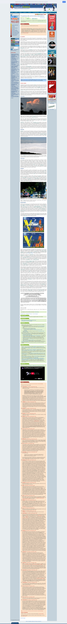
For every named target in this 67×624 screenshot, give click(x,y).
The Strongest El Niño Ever (14, 90)
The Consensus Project (36, 12)
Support (50, 12)
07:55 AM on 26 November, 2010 (31, 413)
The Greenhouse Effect (25, 341)
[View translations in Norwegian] (44, 4)
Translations (42, 12)
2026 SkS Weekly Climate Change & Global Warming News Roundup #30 (15, 84)
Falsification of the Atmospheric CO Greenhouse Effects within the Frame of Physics (33, 347)
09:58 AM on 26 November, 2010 (30, 485)
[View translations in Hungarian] (32, 4)
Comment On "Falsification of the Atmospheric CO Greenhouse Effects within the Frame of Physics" (32, 350)
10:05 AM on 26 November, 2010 (30, 495)
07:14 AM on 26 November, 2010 (31, 401)
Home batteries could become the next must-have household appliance (15, 95)
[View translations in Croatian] (19, 4)
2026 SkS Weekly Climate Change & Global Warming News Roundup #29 (15, 91)
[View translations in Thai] (56, 4)
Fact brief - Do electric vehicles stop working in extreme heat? (15, 96)
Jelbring (26, 516)
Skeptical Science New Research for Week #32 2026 (15, 71)
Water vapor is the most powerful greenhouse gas (29, 320)
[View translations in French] (28, 4)
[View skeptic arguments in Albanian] (16, 4)
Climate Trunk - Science (14, 60)
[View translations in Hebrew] (31, 4)
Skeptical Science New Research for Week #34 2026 (15, 58)
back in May (39, 515)
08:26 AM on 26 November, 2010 (31, 416)
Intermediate (35, 18)
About (46, 12)
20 (40, 383)
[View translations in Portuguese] (47, 4)
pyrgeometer (36, 357)
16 (36, 383)
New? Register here (16, 49)
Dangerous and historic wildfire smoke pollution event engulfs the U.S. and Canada (15, 89)
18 (38, 383)
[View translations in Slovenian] (51, 4)
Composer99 (24, 386)
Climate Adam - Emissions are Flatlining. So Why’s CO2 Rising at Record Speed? (15, 54)
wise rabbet (24, 506)
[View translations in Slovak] (50, 4)
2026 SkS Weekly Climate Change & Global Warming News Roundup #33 (15, 62)
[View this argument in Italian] (40, 14)
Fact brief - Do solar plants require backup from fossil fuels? (15, 82)
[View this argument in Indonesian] (43, 14)
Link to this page (42, 17)
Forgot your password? (13, 50)
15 (35, 383)
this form (26, 79)
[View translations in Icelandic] (34, 4)
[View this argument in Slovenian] (41, 14)
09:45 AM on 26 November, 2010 (31, 482)
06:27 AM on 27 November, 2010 (32, 599)
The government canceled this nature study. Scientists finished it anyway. (15, 80)
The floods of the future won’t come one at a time (14, 68)
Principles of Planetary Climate (27, 337)
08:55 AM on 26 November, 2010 (29, 443)
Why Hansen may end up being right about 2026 (15, 75)
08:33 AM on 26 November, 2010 (29, 428)
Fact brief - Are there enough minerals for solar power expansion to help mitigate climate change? (14, 67)
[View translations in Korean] (40, 4)
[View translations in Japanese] (38, 4)
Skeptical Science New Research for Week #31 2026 (15, 79)
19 (39, 383)
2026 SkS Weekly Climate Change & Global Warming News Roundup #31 (15, 77)
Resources (25, 12)
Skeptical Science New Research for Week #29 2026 (15, 93)
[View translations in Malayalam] (43, 4)
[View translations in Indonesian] (35, 4)
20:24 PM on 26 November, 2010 (31, 530)
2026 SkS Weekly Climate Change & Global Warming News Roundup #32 (15, 70)
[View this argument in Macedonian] (45, 14)
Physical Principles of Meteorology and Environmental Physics (32, 335)
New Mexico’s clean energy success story (14, 73)
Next (42, 383)
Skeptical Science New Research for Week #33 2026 (15, 64)
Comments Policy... (41, 613)
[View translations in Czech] (21, 4)
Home (12, 12)
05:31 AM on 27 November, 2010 (32, 582)
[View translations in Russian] (48, 4)
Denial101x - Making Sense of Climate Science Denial (36, 365)
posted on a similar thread (40, 578)
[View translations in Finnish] (27, 4)
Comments (29, 12)
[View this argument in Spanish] (35, 14)
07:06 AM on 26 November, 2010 (32, 386)
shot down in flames (25, 517)
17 (37, 383)
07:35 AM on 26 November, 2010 (31, 408)
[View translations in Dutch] (24, 4)
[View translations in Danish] (22, 4)
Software (20, 12)
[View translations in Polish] (46, 4)
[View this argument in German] (37, 14)
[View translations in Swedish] (54, 4)
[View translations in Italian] (37, 4)
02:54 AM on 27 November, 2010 (31, 562)
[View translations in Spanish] (53, 4)
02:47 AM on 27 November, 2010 (31, 551)
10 (29, 383)
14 (34, 383)
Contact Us (39, 621)
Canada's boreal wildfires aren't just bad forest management (15, 87)
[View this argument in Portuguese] (38, 14)
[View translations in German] (29, 4)
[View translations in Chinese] (18, 4)
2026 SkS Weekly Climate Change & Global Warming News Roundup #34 (15, 56)
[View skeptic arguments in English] (15, 4)
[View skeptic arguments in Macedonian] (41, 4)
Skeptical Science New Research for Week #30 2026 (15, 86)
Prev (22, 383)
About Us (33, 621)
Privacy (36, 621)
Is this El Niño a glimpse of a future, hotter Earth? (14, 59)
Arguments (16, 12)
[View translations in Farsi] (25, 4)
